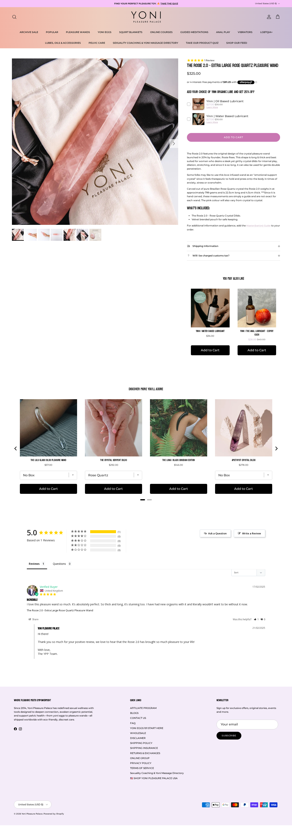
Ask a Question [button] (217, 533)
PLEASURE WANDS (78, 32)
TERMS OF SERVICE (142, 768)
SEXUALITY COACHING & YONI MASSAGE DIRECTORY (145, 42)
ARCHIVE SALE (29, 32)
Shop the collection (183, 3)
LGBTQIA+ (266, 32)
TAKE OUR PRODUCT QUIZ (202, 42)
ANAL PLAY (223, 32)
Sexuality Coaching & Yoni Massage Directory (157, 773)
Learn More (212, 107)
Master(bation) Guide (258, 225)
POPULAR (52, 32)
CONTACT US (138, 717)
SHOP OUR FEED (236, 42)
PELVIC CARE (97, 42)
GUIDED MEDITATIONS (194, 32)
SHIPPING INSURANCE (144, 747)
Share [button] (35, 619)
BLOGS (134, 712)
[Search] (14, 17)
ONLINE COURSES (161, 32)
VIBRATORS (245, 32)
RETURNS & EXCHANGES (145, 753)
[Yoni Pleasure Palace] (146, 17)
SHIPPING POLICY (141, 743)
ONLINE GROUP (140, 758)
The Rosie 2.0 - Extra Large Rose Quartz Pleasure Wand (60, 610)
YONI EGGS (104, 32)
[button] (256, 619)
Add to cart (233, 137)
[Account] (268, 17)
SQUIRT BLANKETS (130, 32)
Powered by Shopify (54, 813)
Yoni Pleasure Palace (32, 813)
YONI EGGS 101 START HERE (146, 728)
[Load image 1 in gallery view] (95, 141)
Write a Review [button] (251, 533)
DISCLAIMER (138, 738)
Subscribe (229, 735)
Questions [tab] (59, 564)
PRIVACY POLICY (140, 763)
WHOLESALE (138, 733)
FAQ (132, 723)
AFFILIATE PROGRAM (143, 708)
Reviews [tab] (34, 564)
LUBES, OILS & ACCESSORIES (63, 42)
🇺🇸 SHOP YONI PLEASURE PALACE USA (154, 778)
